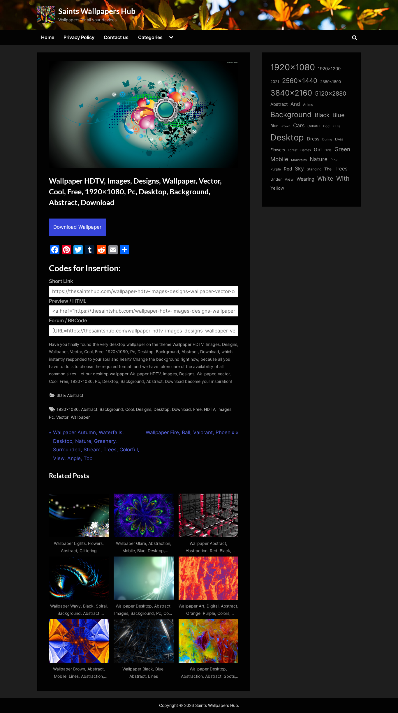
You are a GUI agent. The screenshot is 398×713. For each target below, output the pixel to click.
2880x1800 (330, 82)
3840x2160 (291, 92)
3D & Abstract (70, 395)
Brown (285, 126)
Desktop (162, 409)
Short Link (61, 281)
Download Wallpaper (77, 227)
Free (197, 409)
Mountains (299, 160)
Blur (274, 126)
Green (342, 149)
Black (322, 115)
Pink (334, 160)
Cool (129, 409)
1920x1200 (329, 68)
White (325, 178)
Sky (299, 169)
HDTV (209, 409)
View (289, 179)
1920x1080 (68, 409)
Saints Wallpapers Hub (96, 11)
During (327, 139)
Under (276, 179)
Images (224, 409)
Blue (338, 115)
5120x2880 (330, 93)
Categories (150, 37)
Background (111, 409)
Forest (292, 150)
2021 (274, 82)
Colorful (313, 126)
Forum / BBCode (68, 320)
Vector (62, 417)
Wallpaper (80, 417)
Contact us (116, 37)
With (342, 178)
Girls (328, 150)
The (328, 168)
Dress (313, 139)
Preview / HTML (68, 301)
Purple (275, 169)
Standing (314, 169)
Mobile (279, 159)
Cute (336, 126)
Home (47, 37)
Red (288, 169)
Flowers (277, 149)
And (295, 104)
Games (305, 150)
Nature (318, 159)
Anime (308, 104)
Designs (143, 409)
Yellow (277, 188)
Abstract (89, 409)
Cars (298, 125)
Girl (318, 149)
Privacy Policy (79, 37)
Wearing (305, 179)
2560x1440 (299, 80)
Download (181, 409)
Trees (341, 169)
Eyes (339, 139)
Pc (51, 417)
